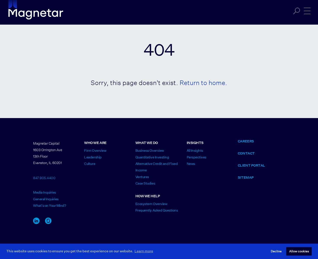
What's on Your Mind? (49, 206)
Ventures (142, 177)
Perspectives (196, 157)
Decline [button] (276, 251)
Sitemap (246, 177)
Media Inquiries (44, 192)
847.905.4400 (44, 177)
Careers (246, 141)
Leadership (92, 157)
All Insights (195, 150)
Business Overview (149, 150)
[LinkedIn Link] (36, 223)
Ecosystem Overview (151, 204)
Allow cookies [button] (299, 251)
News (191, 164)
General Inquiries (46, 199)
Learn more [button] (144, 251)
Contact (246, 153)
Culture (89, 164)
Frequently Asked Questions (156, 210)
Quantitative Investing (152, 157)
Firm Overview (95, 150)
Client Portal (251, 165)
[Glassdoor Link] (48, 223)
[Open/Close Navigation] (307, 11)
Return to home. (203, 81)
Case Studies (145, 183)
